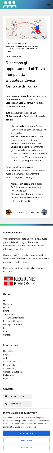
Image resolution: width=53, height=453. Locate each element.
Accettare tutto (26, 433)
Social (6, 355)
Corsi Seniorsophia (15, 318)
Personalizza (26, 440)
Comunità (7, 304)
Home (6, 300)
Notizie (6, 307)
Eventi (6, 311)
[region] (26, 431)
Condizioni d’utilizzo (12, 372)
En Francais (8, 375)
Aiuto (5, 331)
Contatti (7, 335)
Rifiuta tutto (26, 447)
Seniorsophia (9, 314)
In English (7, 378)
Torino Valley (23, 255)
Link (5, 328)
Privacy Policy (9, 365)
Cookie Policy (9, 368)
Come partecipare (11, 361)
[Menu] (48, 4)
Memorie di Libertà (12, 321)
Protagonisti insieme (12, 324)
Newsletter (8, 351)
